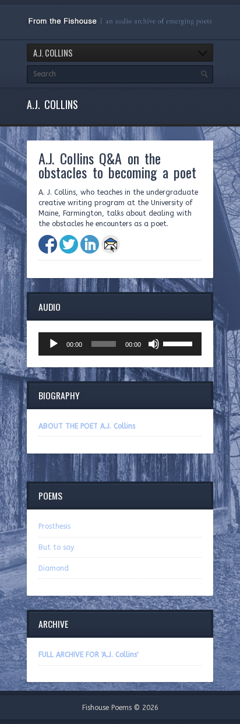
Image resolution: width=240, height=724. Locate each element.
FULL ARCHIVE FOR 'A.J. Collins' (88, 655)
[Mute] (154, 344)
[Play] (53, 344)
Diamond (53, 568)
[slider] (179, 342)
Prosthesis (54, 526)
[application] (120, 344)
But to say (56, 547)
